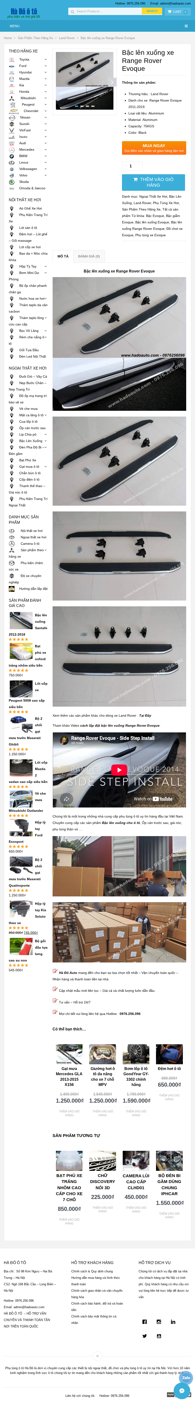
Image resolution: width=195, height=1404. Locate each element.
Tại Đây (145, 715)
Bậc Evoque (155, 216)
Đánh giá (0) (89, 256)
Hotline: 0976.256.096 (130, 3)
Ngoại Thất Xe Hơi (153, 196)
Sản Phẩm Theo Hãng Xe (35, 38)
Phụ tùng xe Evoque (150, 235)
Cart (179, 12)
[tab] (63, 256)
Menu (15, 26)
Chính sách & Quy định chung (92, 1271)
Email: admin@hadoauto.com (170, 3)
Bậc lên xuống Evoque (152, 222)
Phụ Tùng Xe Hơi (166, 203)
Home (8, 38)
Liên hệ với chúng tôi (79, 1395)
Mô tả (63, 256)
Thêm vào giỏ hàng (157, 182)
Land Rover (67, 38)
